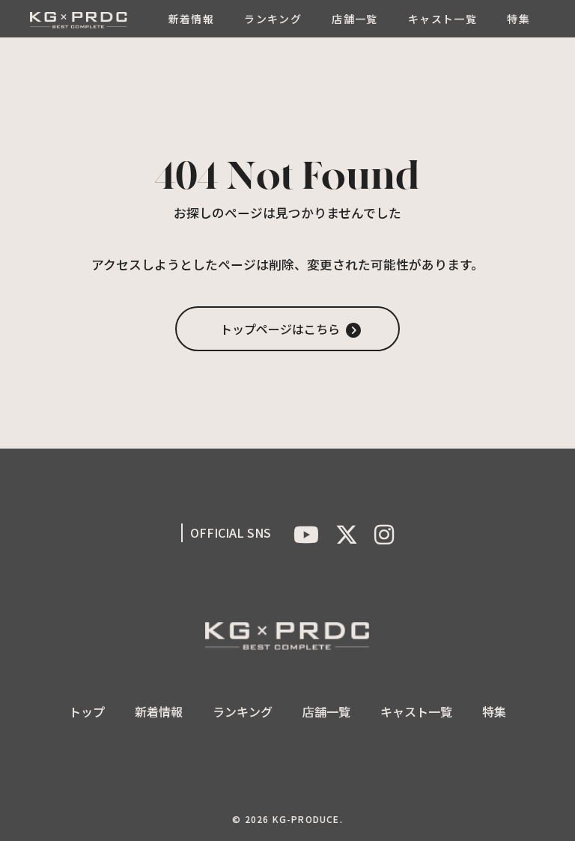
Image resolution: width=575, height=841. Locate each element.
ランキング (273, 18)
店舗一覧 (355, 18)
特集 (518, 18)
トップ (87, 711)
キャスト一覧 (442, 18)
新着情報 (191, 18)
